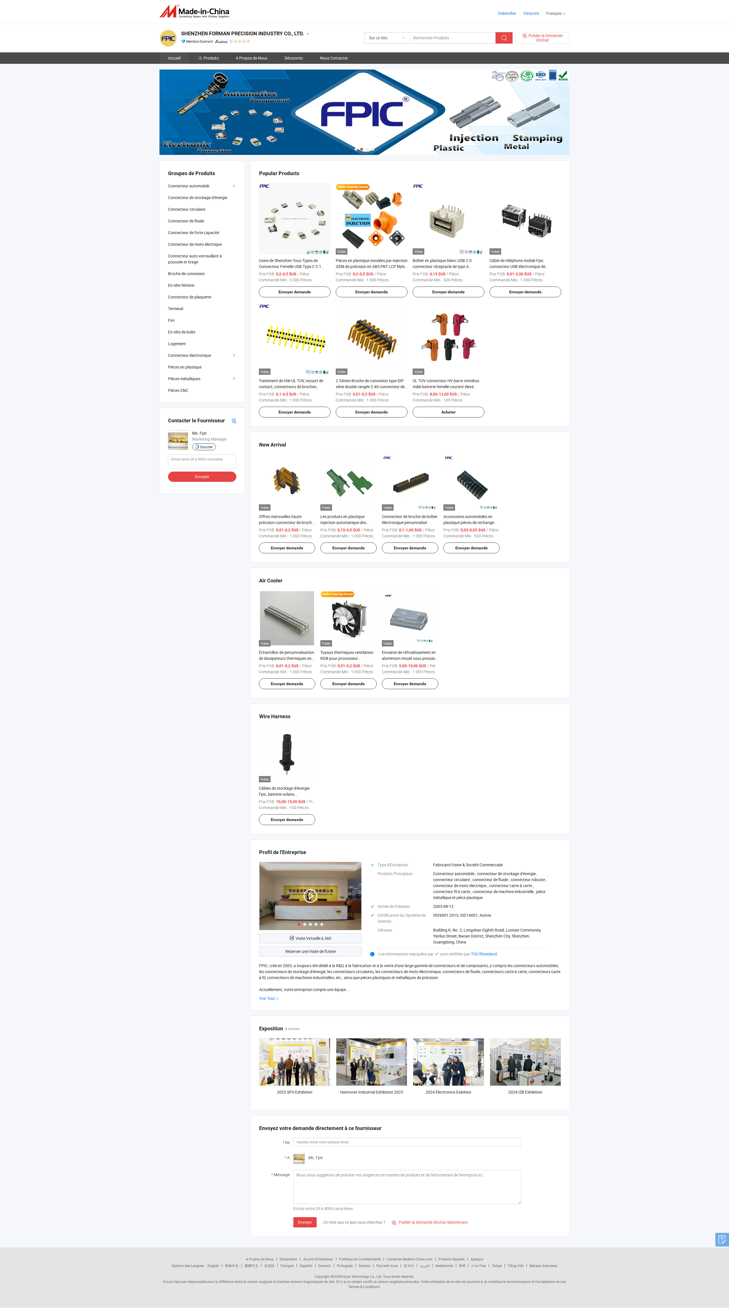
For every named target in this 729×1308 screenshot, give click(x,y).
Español (306, 1265)
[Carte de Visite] (234, 420)
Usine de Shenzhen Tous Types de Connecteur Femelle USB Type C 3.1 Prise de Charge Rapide (290, 266)
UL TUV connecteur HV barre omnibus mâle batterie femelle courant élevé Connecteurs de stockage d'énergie (446, 386)
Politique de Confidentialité (360, 1259)
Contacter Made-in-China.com (410, 1259)
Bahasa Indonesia (543, 1265)
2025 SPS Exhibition (294, 1092)
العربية (424, 1265)
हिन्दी (462, 1265)
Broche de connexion (186, 273)
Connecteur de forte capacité (193, 232)
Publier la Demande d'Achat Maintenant (430, 1222)
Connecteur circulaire (186, 209)
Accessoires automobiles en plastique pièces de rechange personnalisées (468, 522)
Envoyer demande (295, 292)
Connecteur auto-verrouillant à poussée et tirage (195, 259)
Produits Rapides (452, 1259)
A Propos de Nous (251, 58)
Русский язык (387, 1265)
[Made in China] (196, 11)
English (213, 1265)
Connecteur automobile (188, 186)
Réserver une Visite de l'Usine (310, 951)
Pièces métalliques (184, 378)
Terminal (175, 308)
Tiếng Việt (516, 1265)
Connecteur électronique (189, 355)
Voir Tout (267, 998)
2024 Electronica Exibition (448, 1092)
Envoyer (305, 1222)
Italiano (364, 1265)
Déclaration (288, 1259)
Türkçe (497, 1265)
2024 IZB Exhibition (525, 1092)
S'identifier (507, 13)
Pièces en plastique (185, 367)
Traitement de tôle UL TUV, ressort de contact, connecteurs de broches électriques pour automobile (291, 386)
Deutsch (324, 1265)
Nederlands (444, 1265)
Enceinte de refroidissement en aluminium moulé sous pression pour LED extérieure (409, 658)
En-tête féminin (181, 285)
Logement (177, 343)
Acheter (448, 412)
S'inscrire (531, 13)
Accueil (174, 58)
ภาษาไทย (478, 1265)
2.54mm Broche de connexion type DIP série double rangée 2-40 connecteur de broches (370, 386)
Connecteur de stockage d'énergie (197, 197)
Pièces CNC (178, 390)
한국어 (409, 1265)
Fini (171, 320)
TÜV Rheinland (484, 954)
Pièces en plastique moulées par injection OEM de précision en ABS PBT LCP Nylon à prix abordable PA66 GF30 (371, 266)
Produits (211, 58)
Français (287, 1265)
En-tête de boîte (181, 332)
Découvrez (293, 58)
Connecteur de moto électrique (195, 244)
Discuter (206, 447)
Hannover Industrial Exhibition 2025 (371, 1092)
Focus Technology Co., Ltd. (361, 1276)
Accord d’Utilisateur (318, 1259)
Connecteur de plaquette (189, 297)
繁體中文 (251, 1265)
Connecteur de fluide (186, 221)
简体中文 (232, 1265)
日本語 (269, 1265)
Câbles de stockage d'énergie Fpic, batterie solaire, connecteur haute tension (284, 794)
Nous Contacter (334, 58)
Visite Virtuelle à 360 (313, 938)
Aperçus (477, 1259)
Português (345, 1265)
